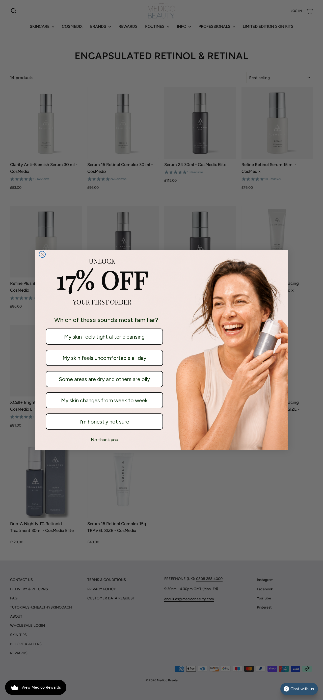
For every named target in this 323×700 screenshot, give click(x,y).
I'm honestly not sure (104, 421)
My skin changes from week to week (104, 400)
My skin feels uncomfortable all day (104, 358)
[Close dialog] (42, 254)
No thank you (104, 439)
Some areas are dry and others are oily (104, 379)
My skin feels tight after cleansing (104, 337)
